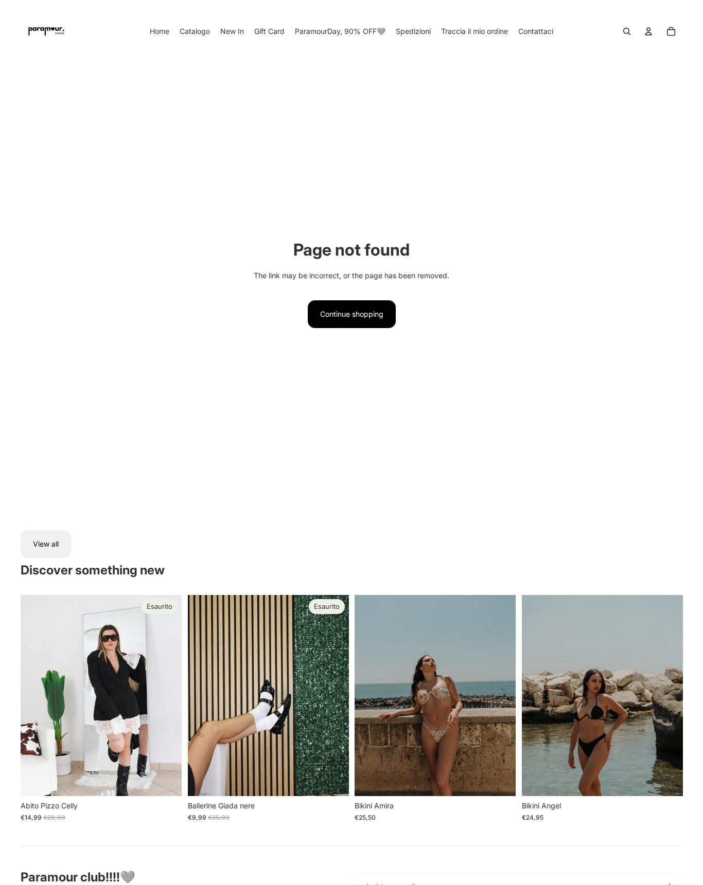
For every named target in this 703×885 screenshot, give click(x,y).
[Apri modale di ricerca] (627, 31)
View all (46, 543)
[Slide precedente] (36, 695)
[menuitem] (159, 31)
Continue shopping (351, 314)
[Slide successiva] (166, 695)
